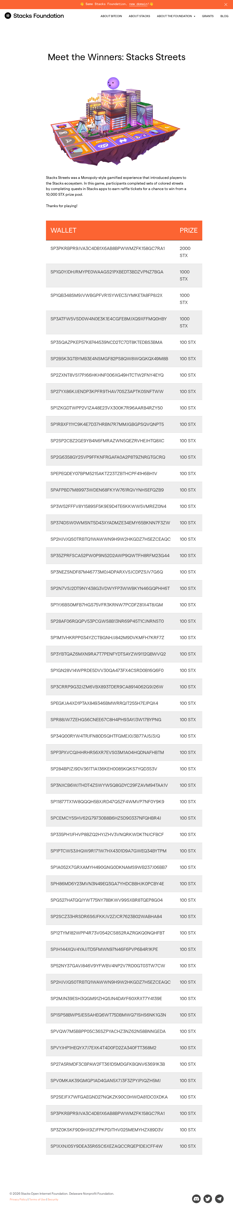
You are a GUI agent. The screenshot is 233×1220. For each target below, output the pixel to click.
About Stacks (139, 16)
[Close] (225, 4)
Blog (224, 16)
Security (53, 1199)
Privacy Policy (18, 1199)
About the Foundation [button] (174, 16)
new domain (138, 4)
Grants (208, 16)
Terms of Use (37, 1199)
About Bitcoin (111, 16)
